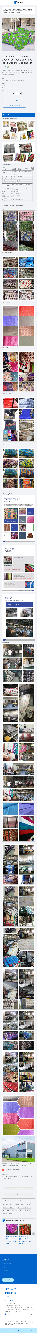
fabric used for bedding (10, 1210)
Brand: (3, 83)
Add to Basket (13, 105)
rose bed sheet (18, 1204)
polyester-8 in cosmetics (21, 1201)
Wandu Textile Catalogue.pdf (12, 1169)
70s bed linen (7, 1201)
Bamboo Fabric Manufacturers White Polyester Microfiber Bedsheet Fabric (25, 1240)
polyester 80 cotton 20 (24, 1207)
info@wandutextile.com (14, 1305)
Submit (8, 1280)
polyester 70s (7, 1204)
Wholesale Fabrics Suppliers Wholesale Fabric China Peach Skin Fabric (11, 1240)
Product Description (9, 115)
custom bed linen (8, 1213)
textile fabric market (8, 1207)
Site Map (12, 1323)
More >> (31, 1314)
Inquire (13, 101)
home (28, 1204)
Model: (4, 78)
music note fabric (25, 1210)
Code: (3, 88)
